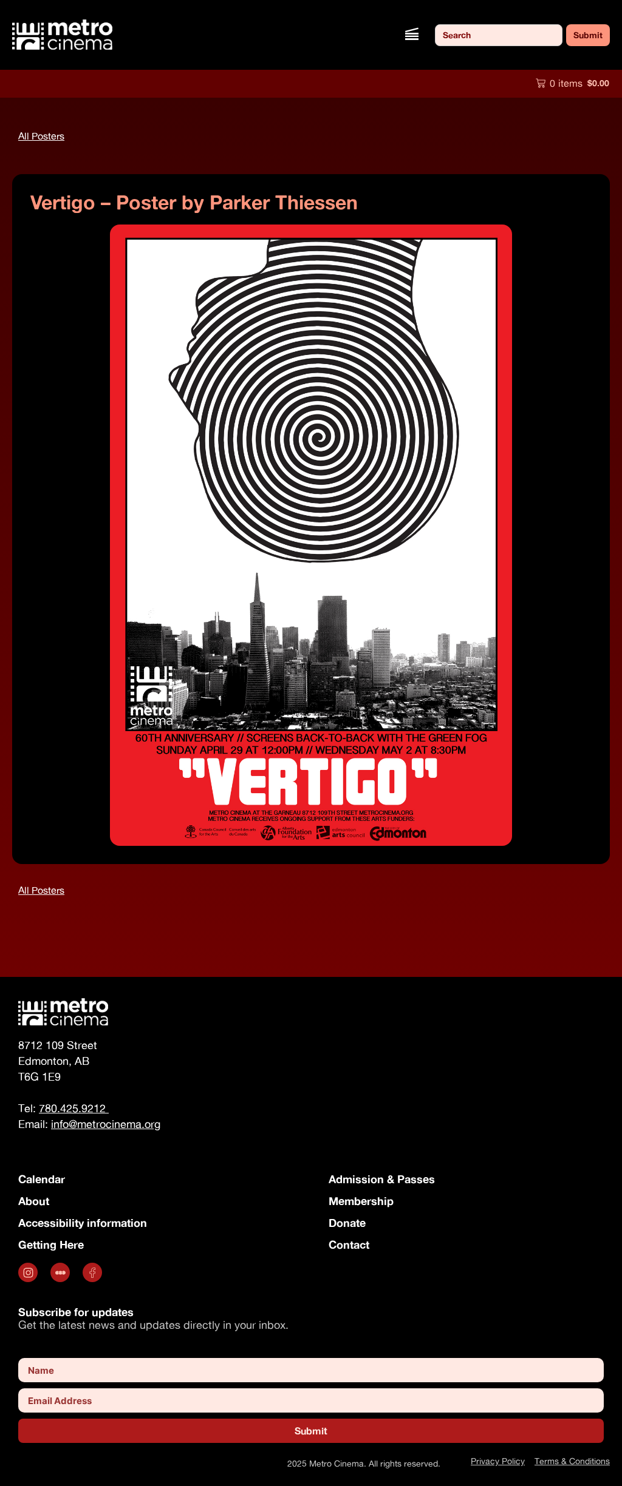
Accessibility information (82, 1223)
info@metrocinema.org (105, 1124)
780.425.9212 (74, 1108)
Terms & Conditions (572, 1461)
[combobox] (498, 35)
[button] (412, 35)
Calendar (41, 1179)
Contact (349, 1244)
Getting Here (51, 1244)
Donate (347, 1223)
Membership (361, 1201)
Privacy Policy (498, 1461)
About (33, 1201)
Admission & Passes (382, 1179)
